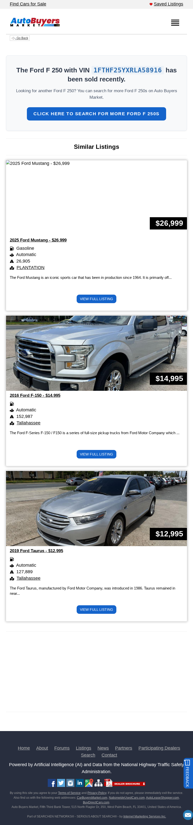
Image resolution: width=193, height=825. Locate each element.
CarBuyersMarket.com (92, 797)
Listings (83, 748)
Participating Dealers (159, 748)
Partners (123, 748)
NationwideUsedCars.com (127, 797)
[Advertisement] (96, 672)
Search (88, 755)
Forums (62, 748)
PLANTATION (30, 267)
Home (24, 748)
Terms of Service (69, 793)
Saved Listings (168, 4)
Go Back (22, 38)
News (103, 748)
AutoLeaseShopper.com (162, 797)
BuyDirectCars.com (96, 802)
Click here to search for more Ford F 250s (96, 113)
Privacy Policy (96, 793)
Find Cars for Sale (28, 4)
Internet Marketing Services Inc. (144, 816)
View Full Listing (96, 299)
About (42, 748)
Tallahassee (28, 422)
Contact (109, 755)
